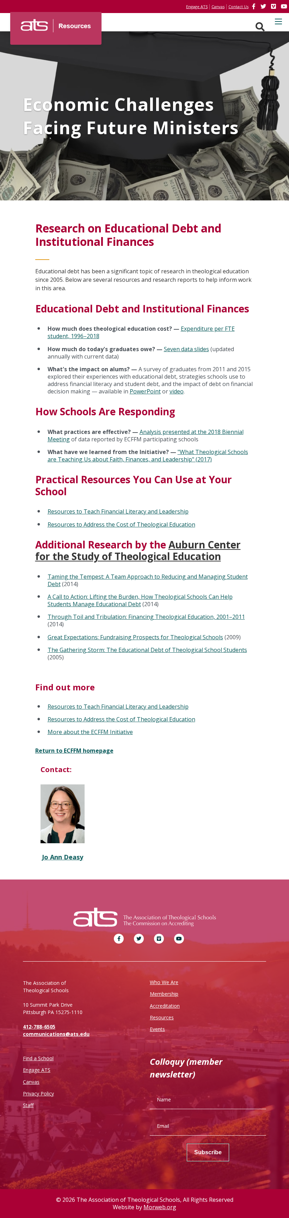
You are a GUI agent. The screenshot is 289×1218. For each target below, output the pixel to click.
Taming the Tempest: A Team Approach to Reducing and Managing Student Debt (148, 580)
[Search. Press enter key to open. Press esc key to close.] (260, 27)
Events (157, 1029)
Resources (162, 1017)
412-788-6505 (39, 1026)
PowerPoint (145, 391)
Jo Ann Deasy (62, 857)
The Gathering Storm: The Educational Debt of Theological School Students (147, 650)
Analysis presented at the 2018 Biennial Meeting (146, 435)
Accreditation (165, 1005)
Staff (28, 1105)
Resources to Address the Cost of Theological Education (121, 524)
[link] (254, 6)
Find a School (38, 1058)
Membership (164, 993)
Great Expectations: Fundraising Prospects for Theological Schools (135, 637)
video (177, 391)
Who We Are (164, 982)
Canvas (31, 1082)
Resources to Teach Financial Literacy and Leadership (118, 511)
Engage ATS (36, 1070)
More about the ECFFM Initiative (90, 732)
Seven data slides (186, 349)
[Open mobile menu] (278, 21)
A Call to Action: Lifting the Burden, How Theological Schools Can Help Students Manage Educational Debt (140, 600)
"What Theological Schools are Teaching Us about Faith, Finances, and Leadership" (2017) (148, 455)
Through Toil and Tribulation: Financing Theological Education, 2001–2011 (146, 617)
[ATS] (56, 23)
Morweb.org (159, 1207)
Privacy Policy (38, 1093)
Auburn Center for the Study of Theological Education (138, 550)
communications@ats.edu (56, 1034)
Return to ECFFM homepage (74, 750)
